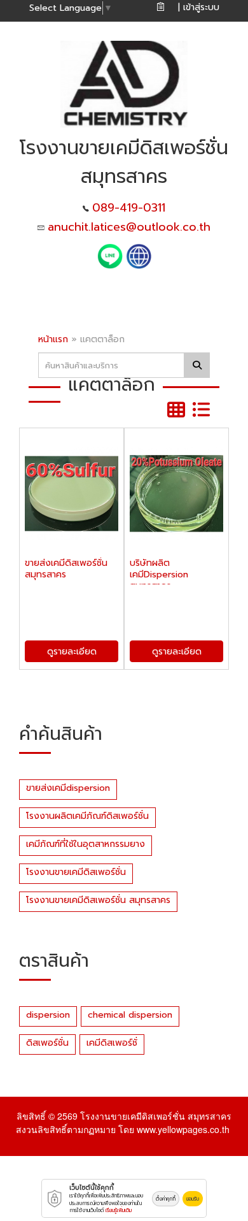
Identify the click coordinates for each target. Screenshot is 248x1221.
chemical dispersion (130, 1015)
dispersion (48, 1015)
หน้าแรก (53, 339)
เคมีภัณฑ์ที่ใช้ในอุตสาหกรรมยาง (85, 844)
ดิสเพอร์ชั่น (47, 1043)
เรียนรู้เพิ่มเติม (119, 1210)
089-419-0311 (128, 208)
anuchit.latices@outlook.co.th (129, 227)
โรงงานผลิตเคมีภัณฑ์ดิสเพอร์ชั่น (87, 816)
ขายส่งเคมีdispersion (68, 788)
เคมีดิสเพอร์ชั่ (111, 1043)
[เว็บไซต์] (138, 255)
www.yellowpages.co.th (183, 1129)
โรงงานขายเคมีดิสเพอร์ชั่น (76, 872)
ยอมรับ (192, 1199)
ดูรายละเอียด (72, 651)
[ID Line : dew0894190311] (111, 255)
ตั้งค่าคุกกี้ (166, 1199)
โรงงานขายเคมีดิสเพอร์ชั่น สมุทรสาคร (98, 900)
